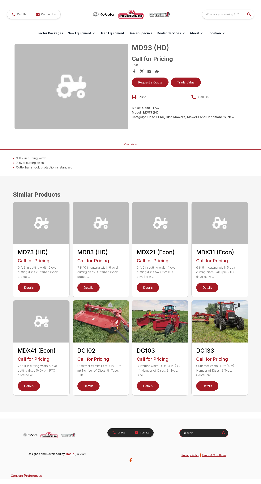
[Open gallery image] (71, 86)
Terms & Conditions (214, 455)
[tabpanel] (71, 87)
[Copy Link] (157, 71)
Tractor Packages (49, 33)
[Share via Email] (149, 71)
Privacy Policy (190, 455)
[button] (19, 14)
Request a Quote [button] (150, 82)
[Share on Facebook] (134, 71)
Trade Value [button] (186, 82)
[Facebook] (130, 460)
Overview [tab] (130, 144)
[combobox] (228, 14)
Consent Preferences (26, 475)
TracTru (70, 453)
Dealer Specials (140, 33)
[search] (249, 14)
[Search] (223, 433)
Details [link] (29, 287)
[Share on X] (141, 71)
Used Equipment (112, 33)
